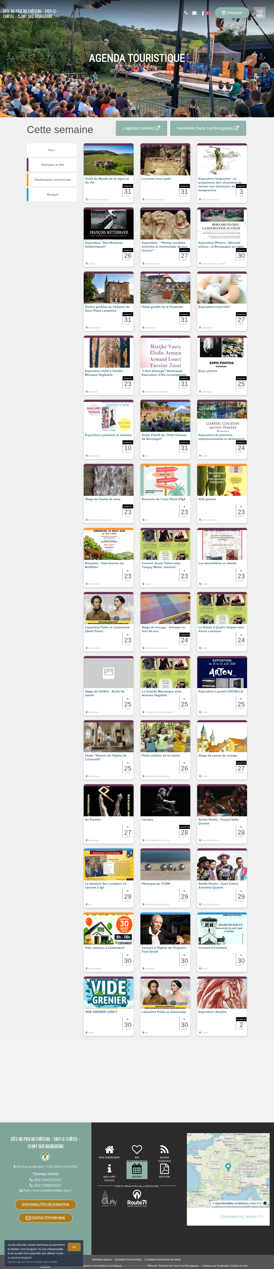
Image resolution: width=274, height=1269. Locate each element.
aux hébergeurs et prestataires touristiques (97, 1265)
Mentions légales (102, 1259)
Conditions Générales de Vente (162, 1259)
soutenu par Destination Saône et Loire (225, 1265)
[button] (108, 175)
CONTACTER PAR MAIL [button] (48, 1218)
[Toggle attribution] (265, 1203)
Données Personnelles (128, 1259)
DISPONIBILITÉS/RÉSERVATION (45, 1204)
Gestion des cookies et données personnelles (32, 1261)
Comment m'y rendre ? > (242, 1217)
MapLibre (256, 1203)
